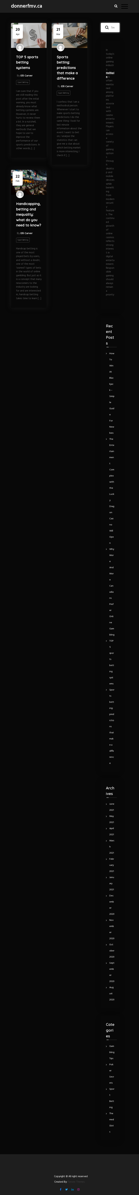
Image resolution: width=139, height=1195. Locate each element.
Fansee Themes (76, 1182)
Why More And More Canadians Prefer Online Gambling (111, 592)
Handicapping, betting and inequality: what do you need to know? (28, 214)
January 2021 (111, 883)
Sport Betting (22, 82)
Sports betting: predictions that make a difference (67, 68)
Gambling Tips (111, 1052)
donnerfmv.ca (26, 6)
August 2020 (111, 994)
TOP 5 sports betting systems (27, 62)
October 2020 (111, 951)
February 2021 (111, 865)
